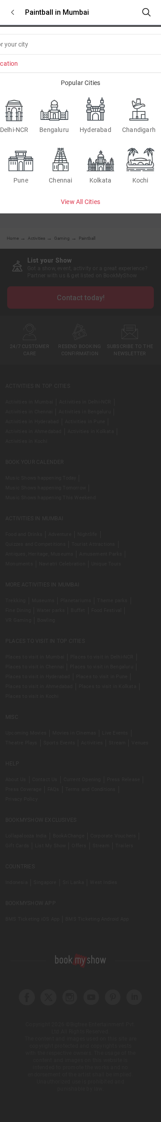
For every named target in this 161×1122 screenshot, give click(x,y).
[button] (12, 12)
